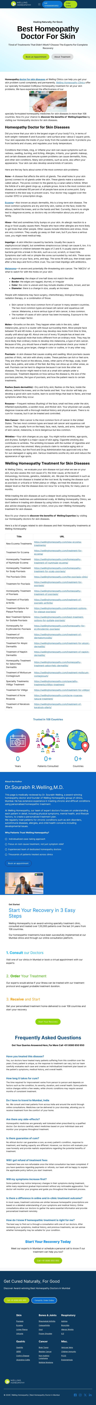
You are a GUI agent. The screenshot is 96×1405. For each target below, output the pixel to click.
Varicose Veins (67, 1347)
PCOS (63, 1356)
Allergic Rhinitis (67, 1329)
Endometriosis (67, 1360)
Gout (41, 1329)
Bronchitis (65, 1325)
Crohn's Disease (22, 1356)
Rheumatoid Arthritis (47, 1321)
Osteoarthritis (44, 1325)
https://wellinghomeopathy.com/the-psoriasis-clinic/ (61, 577)
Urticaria (19, 1333)
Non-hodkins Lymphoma (44, 1357)
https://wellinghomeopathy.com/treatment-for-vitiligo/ (62, 690)
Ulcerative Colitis (23, 1360)
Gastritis (19, 1347)
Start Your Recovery (48, 1021)
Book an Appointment (36, 57)
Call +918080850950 (51, 4)
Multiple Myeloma (46, 1362)
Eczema (19, 1325)
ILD (62, 1333)
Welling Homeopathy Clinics (70, 82)
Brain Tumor (43, 1347)
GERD (18, 1351)
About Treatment (62, 57)
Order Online (68, 4)
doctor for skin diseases (32, 79)
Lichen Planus (22, 1329)
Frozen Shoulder (45, 1333)
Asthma (64, 1321)
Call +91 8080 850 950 (48, 1260)
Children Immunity (68, 1351)
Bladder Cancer (45, 1351)
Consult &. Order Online (44, 1300)
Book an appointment (18, 863)
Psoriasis (19, 1321)
